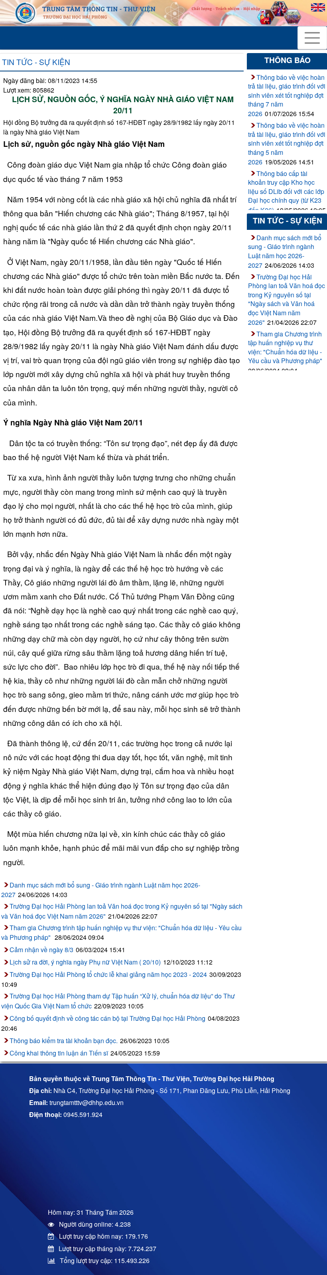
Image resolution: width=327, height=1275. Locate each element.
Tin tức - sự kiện (36, 61)
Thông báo (287, 59)
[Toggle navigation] (312, 37)
